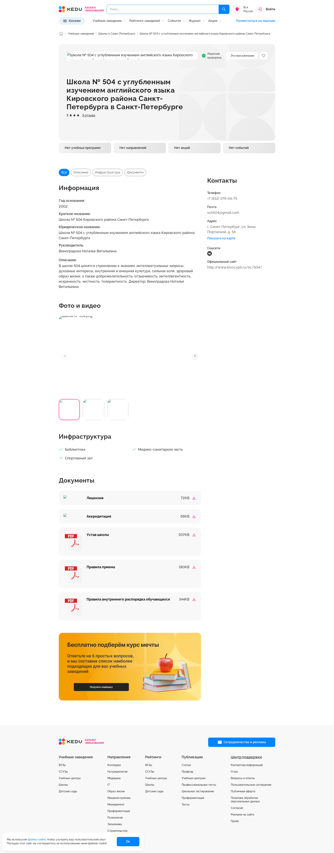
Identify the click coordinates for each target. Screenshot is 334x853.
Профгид (187, 771)
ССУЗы (63, 771)
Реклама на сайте (242, 814)
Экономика (114, 824)
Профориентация (118, 811)
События (174, 20)
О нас (234, 771)
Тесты (185, 804)
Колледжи (114, 765)
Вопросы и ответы (243, 778)
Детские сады (68, 791)
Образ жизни (116, 791)
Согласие (237, 807)
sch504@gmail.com (223, 213)
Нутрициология (117, 771)
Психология (115, 817)
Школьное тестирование (198, 791)
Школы (63, 784)
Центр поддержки (246, 757)
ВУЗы (62, 765)
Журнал (194, 20)
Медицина (114, 778)
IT (108, 784)
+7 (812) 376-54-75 (222, 198)
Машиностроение (118, 797)
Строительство (117, 830)
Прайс (235, 821)
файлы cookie (37, 839)
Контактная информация (247, 765)
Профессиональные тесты (199, 784)
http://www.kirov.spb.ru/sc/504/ (234, 267)
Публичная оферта (243, 791)
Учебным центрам (193, 778)
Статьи (186, 765)
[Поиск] (224, 9)
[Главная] (61, 33)
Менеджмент (115, 804)
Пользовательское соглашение (251, 784)
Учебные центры (70, 778)
